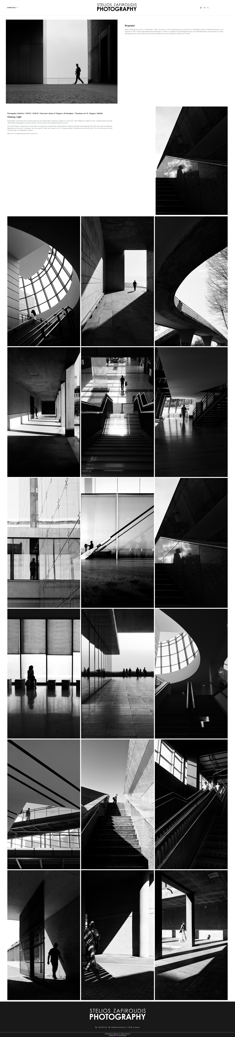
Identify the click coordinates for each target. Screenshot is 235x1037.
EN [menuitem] (205, 8)
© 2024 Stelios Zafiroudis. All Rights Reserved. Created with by (117, 1034)
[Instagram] (200, 7)
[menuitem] (204, 7)
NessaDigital (122, 1035)
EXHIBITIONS (11, 7)
